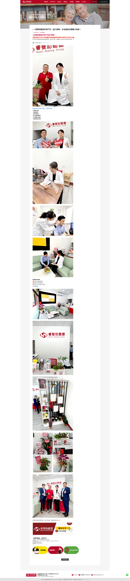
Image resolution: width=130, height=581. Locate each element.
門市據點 (71, 1)
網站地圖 (43, 576)
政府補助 (77, 1)
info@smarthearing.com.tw (105, 2)
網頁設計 (84, 579)
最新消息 (65, 1)
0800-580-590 (104, 1)
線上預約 (95, 1)
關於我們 (46, 1)
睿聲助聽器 (27, 1)
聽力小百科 (53, 1)
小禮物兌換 (36, 286)
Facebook (75, 574)
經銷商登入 (52, 576)
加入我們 (84, 1)
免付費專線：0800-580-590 (85, 574)
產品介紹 (59, 1)
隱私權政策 (47, 576)
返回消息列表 (65, 559)
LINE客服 (127, 575)
